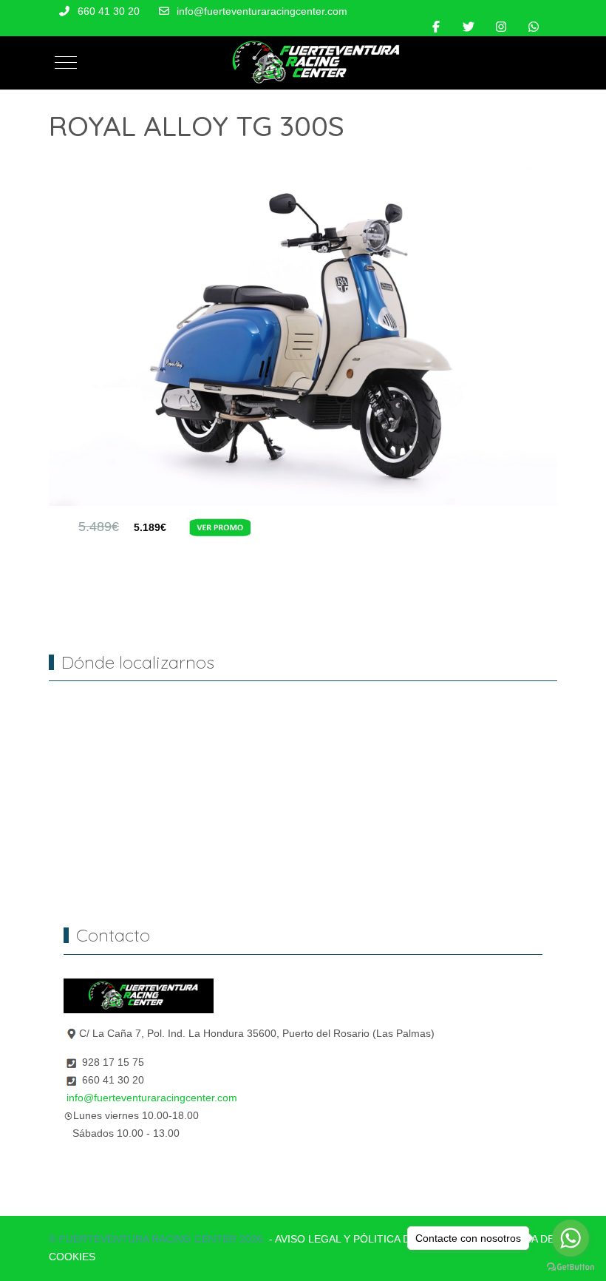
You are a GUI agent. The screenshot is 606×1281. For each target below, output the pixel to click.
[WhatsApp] (533, 27)
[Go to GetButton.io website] (570, 1266)
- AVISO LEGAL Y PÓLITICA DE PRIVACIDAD (375, 1239)
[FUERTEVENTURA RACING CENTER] (308, 62)
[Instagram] (501, 27)
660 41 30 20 (109, 11)
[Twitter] (468, 27)
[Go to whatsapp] (570, 1238)
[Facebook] (436, 27)
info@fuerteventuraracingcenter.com (262, 11)
